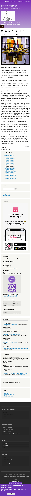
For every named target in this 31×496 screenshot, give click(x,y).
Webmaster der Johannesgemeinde (20, 478)
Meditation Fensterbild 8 (10, 167)
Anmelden (27, 1)
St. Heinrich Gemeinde (7, 431)
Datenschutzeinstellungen (15, 483)
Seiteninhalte (5, 445)
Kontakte (7, 1)
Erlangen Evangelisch (7, 427)
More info (3, 491)
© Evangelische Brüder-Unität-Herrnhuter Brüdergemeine (15, 373)
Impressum (5, 457)
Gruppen (13, 1)
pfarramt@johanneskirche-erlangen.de (12, 8)
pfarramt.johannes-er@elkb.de (11, 268)
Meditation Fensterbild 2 (10, 158)
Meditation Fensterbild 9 (10, 169)
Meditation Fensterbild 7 (10, 166)
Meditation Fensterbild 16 (10, 180)
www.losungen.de (23, 374)
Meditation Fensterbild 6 (10, 164)
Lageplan (5, 443)
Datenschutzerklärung (7, 459)
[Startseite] (8, 16)
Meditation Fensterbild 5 (10, 163)
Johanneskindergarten (7, 463)
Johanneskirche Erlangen (10, 22)
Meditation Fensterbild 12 (10, 174)
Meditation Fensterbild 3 (10, 160)
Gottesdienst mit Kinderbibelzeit (10, 324)
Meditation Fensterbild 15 (10, 178)
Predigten (6, 392)
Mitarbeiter (5, 416)
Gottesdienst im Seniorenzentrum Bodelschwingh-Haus (15, 347)
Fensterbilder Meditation (9, 155)
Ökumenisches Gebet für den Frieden (11, 334)
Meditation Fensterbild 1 (10, 157)
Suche (4, 447)
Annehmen (4, 494)
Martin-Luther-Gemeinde (8, 429)
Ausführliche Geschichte (8, 414)
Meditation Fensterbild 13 (10, 175)
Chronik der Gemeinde (8, 396)
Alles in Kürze (5, 412)
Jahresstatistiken (6, 418)
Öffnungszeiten (20, 1)
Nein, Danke (11, 493)
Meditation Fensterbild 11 (10, 172)
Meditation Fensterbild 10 (10, 171)
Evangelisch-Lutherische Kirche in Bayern (11, 433)
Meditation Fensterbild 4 (10, 161)
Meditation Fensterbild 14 (10, 177)
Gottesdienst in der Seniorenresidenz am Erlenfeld (14, 330)
